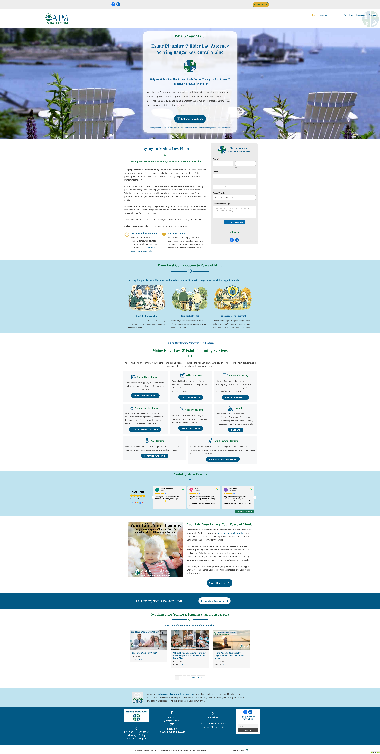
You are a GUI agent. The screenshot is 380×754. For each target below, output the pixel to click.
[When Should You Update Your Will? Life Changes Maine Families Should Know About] (190, 639)
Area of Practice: (219, 193)
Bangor (141, 280)
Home (313, 15)
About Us (323, 15)
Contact (372, 15)
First (214, 167)
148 (193, 677)
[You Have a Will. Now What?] (148, 639)
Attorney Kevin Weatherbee (231, 533)
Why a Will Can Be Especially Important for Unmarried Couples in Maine (231, 655)
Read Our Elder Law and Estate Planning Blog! (190, 625)
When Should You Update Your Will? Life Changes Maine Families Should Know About (189, 655)
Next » (201, 677)
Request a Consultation (234, 222)
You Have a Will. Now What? (144, 652)
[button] (328, 15)
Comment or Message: (222, 204)
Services (335, 15)
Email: (215, 182)
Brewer (150, 280)
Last (236, 167)
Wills (140, 659)
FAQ (344, 15)
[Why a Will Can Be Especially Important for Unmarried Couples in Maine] (231, 639)
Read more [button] (159, 506)
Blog (351, 15)
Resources (360, 15)
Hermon (159, 280)
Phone (216, 172)
